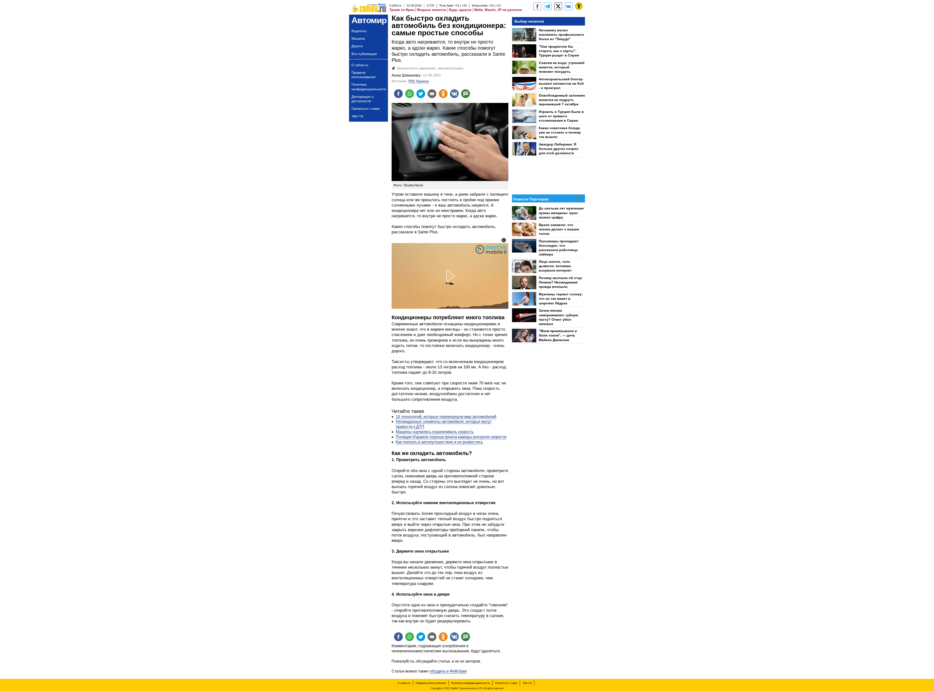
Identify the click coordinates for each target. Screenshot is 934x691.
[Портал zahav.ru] (569, 6)
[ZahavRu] (558, 6)
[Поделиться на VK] (454, 93)
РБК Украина (418, 81)
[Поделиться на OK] (443, 93)
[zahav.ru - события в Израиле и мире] (548, 6)
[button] (504, 240)
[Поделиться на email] (432, 93)
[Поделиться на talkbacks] (465, 93)
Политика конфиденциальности (368, 86)
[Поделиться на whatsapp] (409, 93)
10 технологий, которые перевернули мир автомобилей (446, 417)
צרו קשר (357, 116)
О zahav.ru (359, 65)
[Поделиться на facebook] (398, 93)
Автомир (368, 20)
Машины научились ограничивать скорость (435, 432)
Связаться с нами (365, 108)
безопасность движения (416, 68)
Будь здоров (460, 10)
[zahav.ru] (537, 6)
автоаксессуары (450, 68)
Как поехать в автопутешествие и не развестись (439, 442)
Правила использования (363, 75)
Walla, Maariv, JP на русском (498, 10)
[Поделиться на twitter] (420, 93)
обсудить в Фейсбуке (448, 671)
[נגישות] (579, 6)
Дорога (357, 46)
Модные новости (431, 10)
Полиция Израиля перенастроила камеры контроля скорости (451, 437)
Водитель (359, 31)
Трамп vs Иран (401, 10)
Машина (358, 38)
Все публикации (364, 54)
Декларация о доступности (362, 99)
